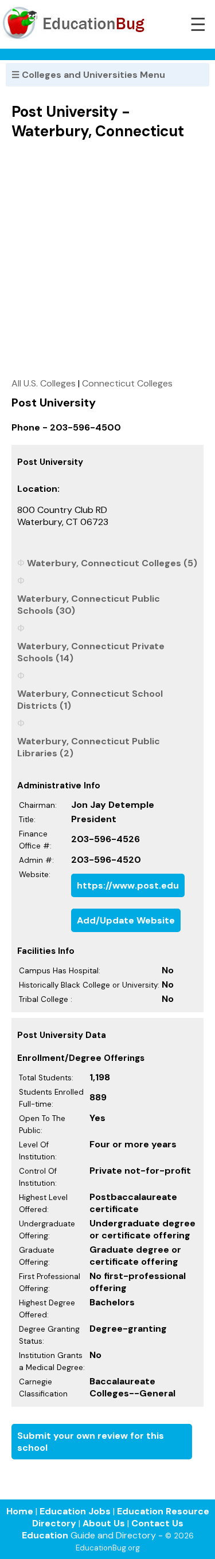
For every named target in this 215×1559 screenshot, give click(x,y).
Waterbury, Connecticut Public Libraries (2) (88, 747)
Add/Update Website (126, 920)
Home (19, 1511)
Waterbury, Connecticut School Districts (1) (90, 700)
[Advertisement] (107, 258)
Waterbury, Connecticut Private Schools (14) (91, 652)
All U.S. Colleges (43, 383)
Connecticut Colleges (127, 383)
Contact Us (157, 1523)
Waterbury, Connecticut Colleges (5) (112, 563)
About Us (104, 1523)
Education (45, 1535)
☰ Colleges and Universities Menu (88, 75)
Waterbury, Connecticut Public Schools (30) (88, 605)
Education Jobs (75, 1511)
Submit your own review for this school (90, 1442)
